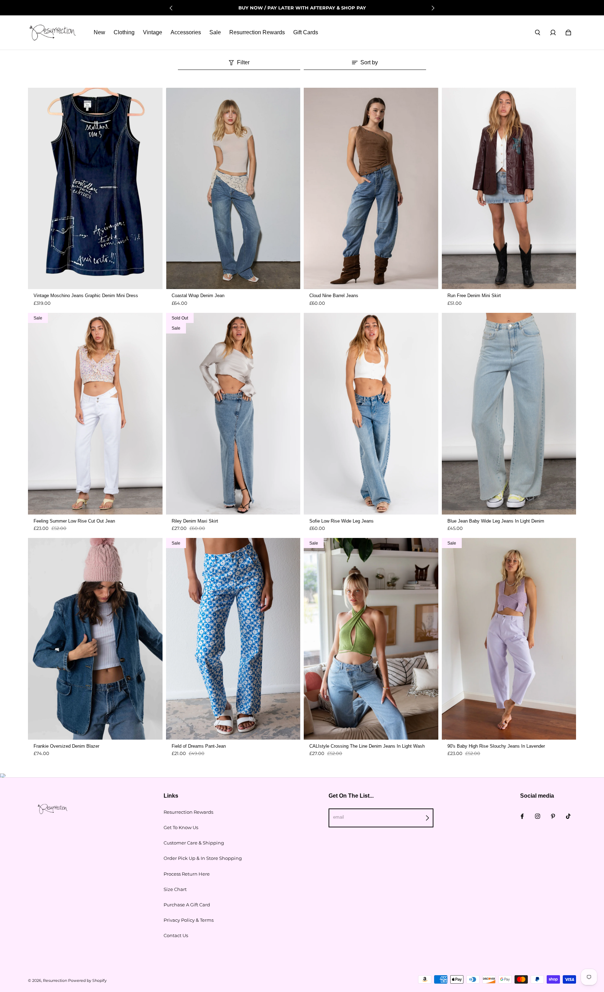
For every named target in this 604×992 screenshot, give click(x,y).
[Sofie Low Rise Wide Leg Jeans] (371, 414)
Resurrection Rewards (188, 812)
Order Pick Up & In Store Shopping (203, 858)
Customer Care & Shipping (194, 843)
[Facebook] (522, 816)
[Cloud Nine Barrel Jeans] (371, 188)
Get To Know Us (181, 827)
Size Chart (175, 889)
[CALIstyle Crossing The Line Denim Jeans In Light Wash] (371, 639)
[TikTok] (568, 816)
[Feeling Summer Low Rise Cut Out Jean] (95, 414)
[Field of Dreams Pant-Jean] (233, 639)
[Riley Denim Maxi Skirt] (233, 414)
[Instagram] (537, 816)
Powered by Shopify (87, 980)
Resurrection (55, 980)
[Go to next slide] (433, 8)
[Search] (537, 32)
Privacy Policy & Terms (189, 920)
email (338, 817)
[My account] (553, 32)
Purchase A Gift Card (187, 904)
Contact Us (176, 935)
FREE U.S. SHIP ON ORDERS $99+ (302, 7)
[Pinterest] (553, 816)
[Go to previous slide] (171, 8)
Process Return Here (187, 874)
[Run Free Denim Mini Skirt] (509, 188)
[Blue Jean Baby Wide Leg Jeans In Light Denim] (509, 414)
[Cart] (568, 32)
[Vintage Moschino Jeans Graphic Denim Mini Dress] (95, 188)
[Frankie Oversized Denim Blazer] (95, 639)
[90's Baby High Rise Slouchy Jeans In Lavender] (509, 639)
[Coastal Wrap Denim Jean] (233, 188)
